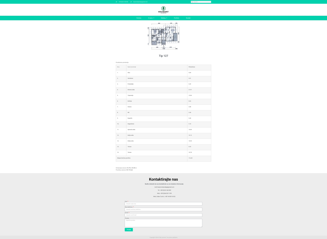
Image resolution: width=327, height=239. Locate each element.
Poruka (127, 218)
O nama (150, 18)
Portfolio (176, 18)
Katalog (163, 18)
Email (127, 212)
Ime (126, 201)
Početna (139, 18)
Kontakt (188, 18)
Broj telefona (129, 207)
